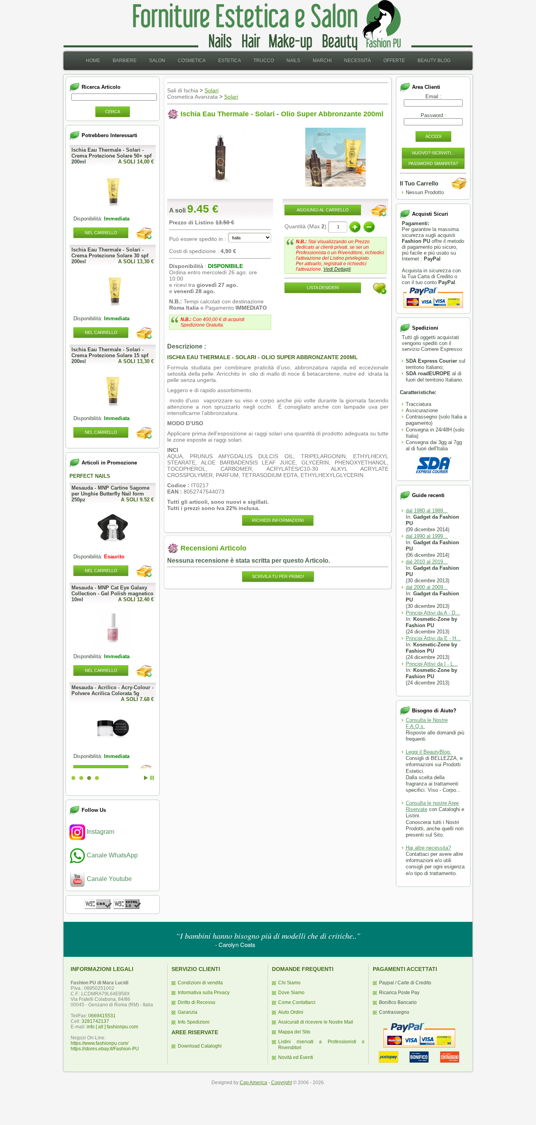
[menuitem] (93, 61)
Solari (211, 90)
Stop (152, 778)
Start (146, 778)
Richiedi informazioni (278, 520)
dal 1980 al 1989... (427, 511)
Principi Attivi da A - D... (433, 613)
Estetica (229, 60)
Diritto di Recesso (196, 1002)
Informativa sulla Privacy (204, 992)
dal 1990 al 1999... (427, 536)
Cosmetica (192, 60)
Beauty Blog (433, 60)
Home (93, 60)
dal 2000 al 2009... (427, 587)
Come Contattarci (296, 1002)
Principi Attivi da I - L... (432, 664)
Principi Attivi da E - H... (433, 638)
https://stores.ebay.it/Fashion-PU (105, 1049)
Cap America (253, 1082)
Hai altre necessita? (428, 848)
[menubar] (268, 61)
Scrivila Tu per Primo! (278, 576)
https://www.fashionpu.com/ (99, 1043)
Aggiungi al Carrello (323, 209)
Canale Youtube (108, 878)
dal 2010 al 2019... (427, 562)
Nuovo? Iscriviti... (433, 152)
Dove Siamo (291, 992)
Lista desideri (323, 287)
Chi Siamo (289, 983)
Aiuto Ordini (290, 1012)
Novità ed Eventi (295, 1057)
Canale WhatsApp (111, 855)
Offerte (394, 60)
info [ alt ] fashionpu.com (112, 1027)
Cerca (112, 111)
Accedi (433, 136)
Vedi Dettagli (337, 269)
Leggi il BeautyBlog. (428, 752)
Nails (293, 60)
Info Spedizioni (194, 1022)
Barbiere (125, 60)
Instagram (99, 831)
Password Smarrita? (433, 163)
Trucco (263, 60)
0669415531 (102, 1016)
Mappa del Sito (294, 1032)
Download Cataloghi (200, 1046)
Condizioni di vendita (200, 983)
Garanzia (187, 1012)
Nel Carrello (101, 232)
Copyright (281, 1082)
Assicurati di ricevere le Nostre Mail (315, 1022)
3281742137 (95, 1021)
